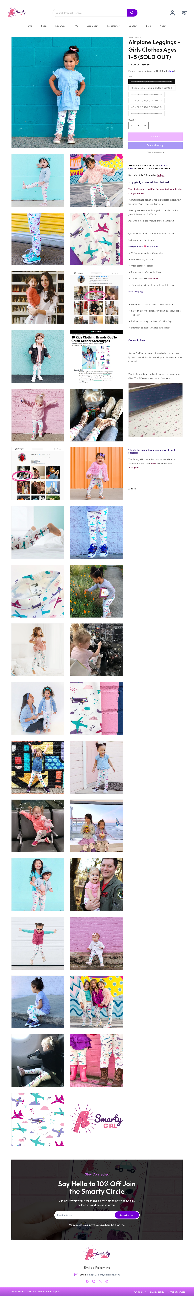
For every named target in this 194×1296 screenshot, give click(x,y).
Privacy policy (156, 1292)
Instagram (133, 467)
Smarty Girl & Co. (27, 1291)
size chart (153, 278)
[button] (184, 13)
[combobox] (95, 12)
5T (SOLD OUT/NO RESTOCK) (148, 114)
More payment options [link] (155, 152)
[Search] (132, 13)
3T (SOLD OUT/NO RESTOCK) (148, 101)
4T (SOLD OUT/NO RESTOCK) (148, 108)
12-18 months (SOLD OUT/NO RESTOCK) (153, 82)
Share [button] (133, 489)
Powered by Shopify (49, 1291)
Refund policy (138, 1292)
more (153, 463)
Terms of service (176, 1292)
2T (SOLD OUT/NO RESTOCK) (148, 95)
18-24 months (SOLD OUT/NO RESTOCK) (153, 88)
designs (160, 175)
